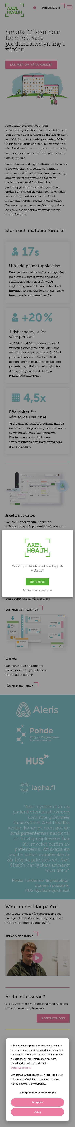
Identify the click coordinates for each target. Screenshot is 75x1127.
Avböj (37, 1111)
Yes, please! (37, 581)
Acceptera (37, 1102)
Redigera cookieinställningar (38, 1092)
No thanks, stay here (37, 590)
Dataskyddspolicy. (21, 1067)
